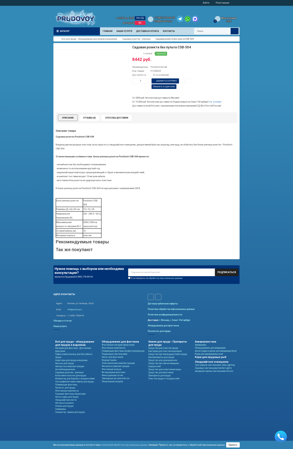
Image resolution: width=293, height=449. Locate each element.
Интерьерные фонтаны (113, 372)
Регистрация (222, 3)
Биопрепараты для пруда (161, 357)
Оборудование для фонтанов (163, 325)
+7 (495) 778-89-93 (164, 17)
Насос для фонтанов (112, 357)
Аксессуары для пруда (66, 397)
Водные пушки (109, 360)
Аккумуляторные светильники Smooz (214, 371)
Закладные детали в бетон (115, 378)
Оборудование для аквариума (210, 348)
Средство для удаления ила (162, 360)
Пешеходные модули (112, 381)
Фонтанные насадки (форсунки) (118, 345)
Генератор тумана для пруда (70, 412)
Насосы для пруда (64, 363)
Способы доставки (116, 118)
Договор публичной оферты (163, 303)
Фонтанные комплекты (67, 390)
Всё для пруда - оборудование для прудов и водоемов (74, 343)
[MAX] (195, 19)
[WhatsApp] (187, 19)
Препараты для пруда (159, 375)
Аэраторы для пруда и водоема (71, 360)
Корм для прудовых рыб (210, 357)
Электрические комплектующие (118, 363)
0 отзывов (147, 53)
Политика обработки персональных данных (171, 309)
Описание (68, 118)
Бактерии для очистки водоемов (165, 351)
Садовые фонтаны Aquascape (70, 394)
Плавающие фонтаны (66, 384)
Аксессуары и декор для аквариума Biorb (216, 351)
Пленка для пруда (64, 406)
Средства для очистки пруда (163, 348)
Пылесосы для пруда (159, 331)
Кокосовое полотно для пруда (70, 375)
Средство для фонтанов (160, 372)
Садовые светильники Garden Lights (213, 368)
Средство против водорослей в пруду (167, 354)
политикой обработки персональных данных (125, 445)
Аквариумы (200, 345)
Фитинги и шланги (64, 403)
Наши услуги (60, 326)
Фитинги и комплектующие (115, 366)
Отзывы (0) (89, 118)
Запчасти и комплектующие (69, 366)
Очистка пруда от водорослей (163, 378)
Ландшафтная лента (65, 400)
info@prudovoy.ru (163, 21)
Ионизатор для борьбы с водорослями (75, 378)
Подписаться (226, 272)
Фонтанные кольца (111, 369)
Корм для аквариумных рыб (209, 354)
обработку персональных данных (165, 278)
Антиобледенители (65, 369)
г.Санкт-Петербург (180, 320)
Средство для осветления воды (164, 369)
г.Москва (164, 320)
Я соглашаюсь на (157, 278)
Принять (233, 445)
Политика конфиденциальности (165, 314)
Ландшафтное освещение (211, 361)
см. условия (215, 102)
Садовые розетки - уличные (69, 372)
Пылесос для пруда (65, 387)
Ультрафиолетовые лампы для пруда (74, 381)
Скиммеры (60, 409)
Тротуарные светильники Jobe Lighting (215, 365)
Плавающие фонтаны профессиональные (123, 351)
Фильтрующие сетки (112, 375)
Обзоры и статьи (62, 320)
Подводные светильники (114, 354)
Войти (206, 3)
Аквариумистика (205, 341)
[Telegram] (180, 19)
